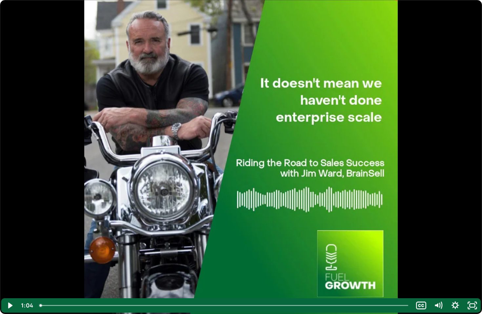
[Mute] (438, 305)
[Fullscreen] (472, 305)
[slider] (224, 305)
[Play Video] (9, 305)
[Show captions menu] (421, 305)
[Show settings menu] (455, 305)
